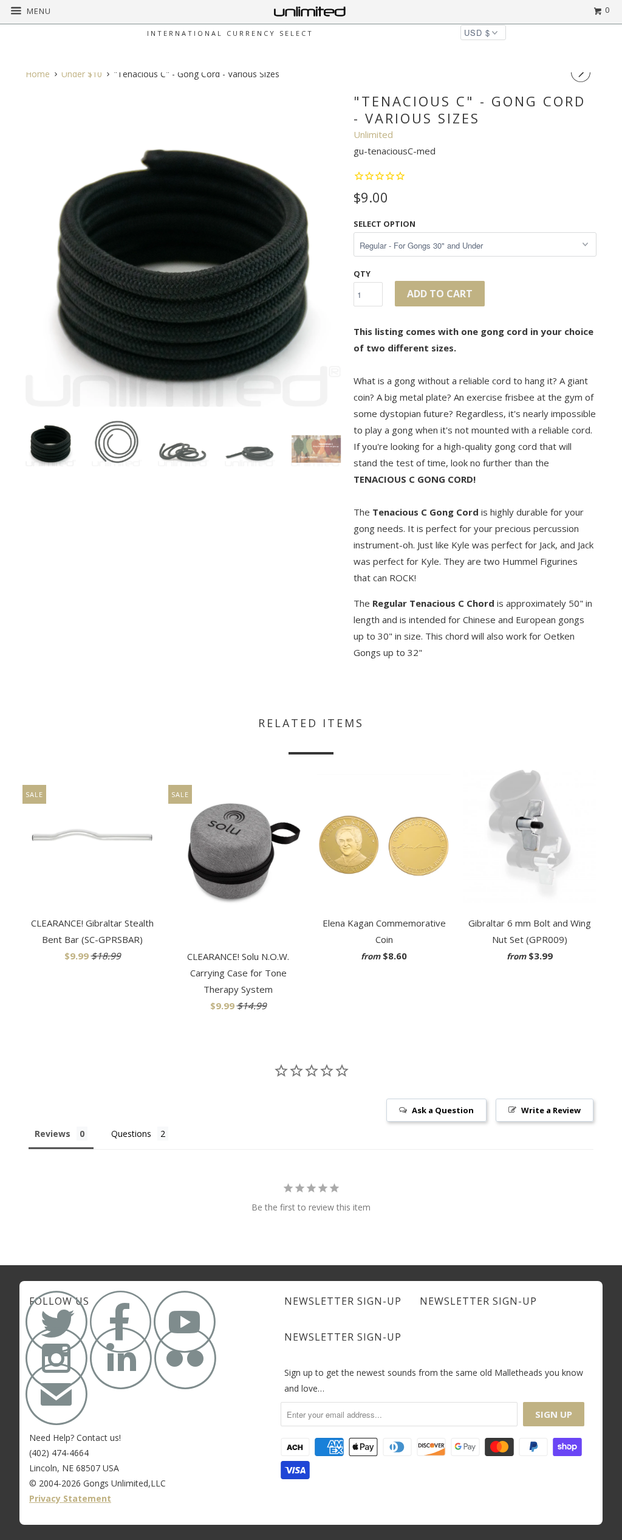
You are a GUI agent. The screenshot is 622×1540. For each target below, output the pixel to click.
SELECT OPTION (384, 223)
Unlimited (373, 134)
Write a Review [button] (551, 1110)
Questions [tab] (131, 1133)
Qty (362, 273)
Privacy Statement (70, 1498)
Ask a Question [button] (443, 1110)
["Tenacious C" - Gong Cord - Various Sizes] (183, 249)
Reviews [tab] (52, 1133)
